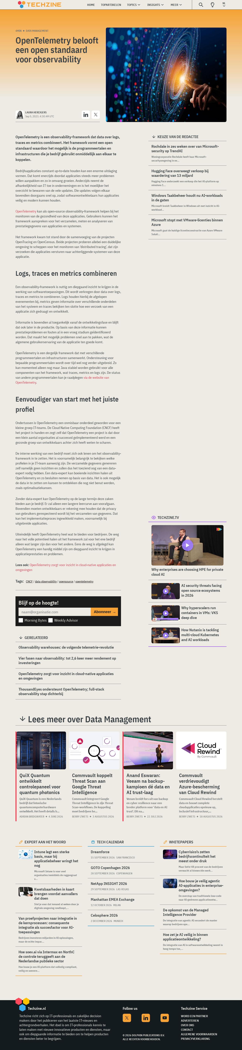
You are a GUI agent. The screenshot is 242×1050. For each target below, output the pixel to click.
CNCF (29, 581)
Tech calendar (110, 841)
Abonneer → (105, 612)
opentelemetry (84, 581)
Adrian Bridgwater (31, 816)
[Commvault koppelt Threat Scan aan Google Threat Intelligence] (94, 750)
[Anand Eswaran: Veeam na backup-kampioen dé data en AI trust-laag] (148, 750)
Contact (187, 1029)
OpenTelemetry (26, 211)
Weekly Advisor (66, 620)
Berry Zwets (80, 816)
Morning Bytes (36, 620)
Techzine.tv (168, 517)
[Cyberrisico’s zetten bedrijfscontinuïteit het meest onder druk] (170, 861)
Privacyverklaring (195, 1039)
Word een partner (194, 1016)
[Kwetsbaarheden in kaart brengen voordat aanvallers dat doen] (26, 898)
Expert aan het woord (45, 841)
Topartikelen (111, 5)
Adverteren (190, 1020)
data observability (46, 581)
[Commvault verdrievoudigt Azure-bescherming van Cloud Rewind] (201, 750)
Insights (153, 5)
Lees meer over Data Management (89, 719)
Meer (174, 5)
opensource (66, 581)
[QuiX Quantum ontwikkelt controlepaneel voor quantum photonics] (41, 750)
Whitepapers (181, 841)
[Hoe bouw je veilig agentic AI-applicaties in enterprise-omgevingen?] (170, 890)
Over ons (187, 1025)
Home (91, 5)
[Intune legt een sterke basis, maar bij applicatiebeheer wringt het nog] (26, 865)
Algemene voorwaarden (199, 1034)
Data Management (37, 30)
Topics (132, 5)
